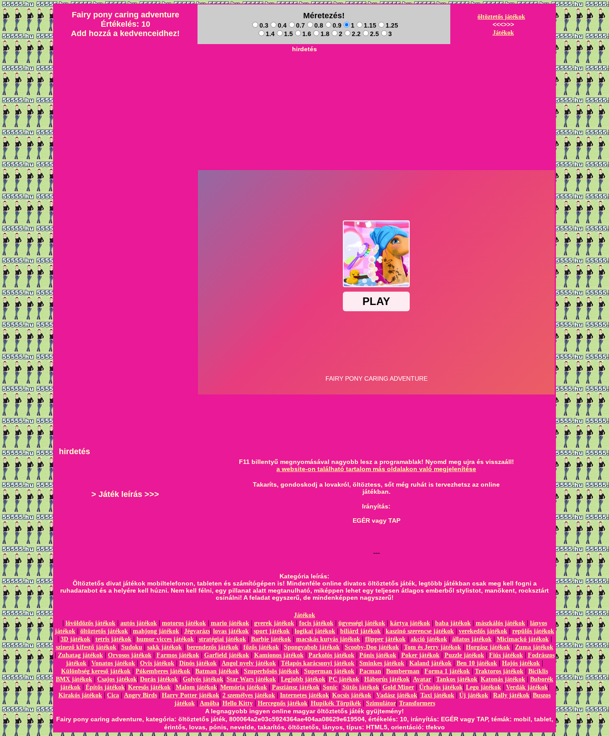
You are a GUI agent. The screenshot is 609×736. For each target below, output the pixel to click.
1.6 (306, 33)
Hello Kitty (237, 703)
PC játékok (344, 679)
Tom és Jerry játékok (432, 647)
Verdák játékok (527, 687)
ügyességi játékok (361, 623)
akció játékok (429, 639)
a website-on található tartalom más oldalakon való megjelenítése (376, 468)
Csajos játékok (117, 679)
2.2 (356, 33)
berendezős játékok (213, 647)
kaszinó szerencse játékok (420, 631)
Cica (113, 695)
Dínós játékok (198, 663)
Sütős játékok (360, 687)
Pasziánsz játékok (296, 687)
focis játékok (316, 623)
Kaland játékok (430, 663)
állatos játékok (472, 639)
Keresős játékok (149, 687)
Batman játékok (217, 671)
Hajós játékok (521, 663)
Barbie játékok (271, 639)
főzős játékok (261, 647)
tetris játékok (113, 639)
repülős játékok (533, 631)
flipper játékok (385, 639)
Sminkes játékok (381, 663)
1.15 (370, 25)
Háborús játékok (387, 679)
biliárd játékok (360, 631)
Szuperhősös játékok (271, 671)
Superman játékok (329, 671)
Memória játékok (243, 687)
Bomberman (403, 671)
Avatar (422, 679)
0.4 (282, 25)
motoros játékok (184, 623)
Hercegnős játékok (283, 703)
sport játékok (272, 631)
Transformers (417, 703)
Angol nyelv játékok (249, 663)
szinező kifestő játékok (86, 647)
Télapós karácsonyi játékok (317, 663)
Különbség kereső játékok (96, 671)
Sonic (330, 687)
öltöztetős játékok (501, 16)
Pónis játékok (377, 655)
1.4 (270, 33)
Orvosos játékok (130, 655)
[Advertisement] (304, 76)
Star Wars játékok (251, 679)
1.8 (325, 33)
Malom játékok (196, 687)
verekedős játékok (483, 631)
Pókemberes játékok (163, 671)
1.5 (288, 33)
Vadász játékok (396, 695)
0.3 (263, 25)
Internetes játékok (304, 695)
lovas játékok (231, 631)
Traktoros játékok (499, 671)
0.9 (337, 25)
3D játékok (76, 639)
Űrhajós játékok (441, 687)
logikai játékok (315, 631)
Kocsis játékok (351, 695)
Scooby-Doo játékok (372, 647)
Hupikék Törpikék (336, 703)
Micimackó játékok (523, 639)
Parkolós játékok (331, 655)
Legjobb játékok (303, 679)
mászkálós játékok (500, 623)
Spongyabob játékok (312, 647)
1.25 (392, 25)
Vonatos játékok (113, 663)
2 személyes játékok (248, 695)
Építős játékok (105, 687)
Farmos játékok (177, 655)
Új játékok (473, 695)
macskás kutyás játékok (328, 639)
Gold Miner (398, 687)
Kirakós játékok (80, 695)
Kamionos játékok (279, 655)
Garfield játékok (226, 655)
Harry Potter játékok (190, 695)
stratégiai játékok (222, 639)
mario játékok (230, 623)
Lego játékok (483, 687)
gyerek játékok (274, 623)
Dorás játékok (159, 679)
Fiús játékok (506, 655)
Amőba (209, 703)
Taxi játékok (437, 695)
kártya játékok (410, 623)
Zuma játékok (534, 647)
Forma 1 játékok (447, 671)
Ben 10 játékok (477, 663)
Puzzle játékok (464, 655)
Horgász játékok (488, 647)
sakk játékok (164, 647)
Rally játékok (511, 695)
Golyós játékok (203, 679)
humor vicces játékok (165, 639)
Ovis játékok (157, 663)
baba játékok (453, 623)
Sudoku (131, 647)
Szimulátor (381, 703)
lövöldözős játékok (90, 623)
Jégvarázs (197, 631)
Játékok (503, 32)
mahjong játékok (156, 631)
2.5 (374, 33)
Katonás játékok (503, 679)
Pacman (370, 671)
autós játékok (138, 623)
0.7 (300, 25)
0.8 (318, 25)
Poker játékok (420, 655)
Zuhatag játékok (80, 655)
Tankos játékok (456, 679)
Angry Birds (140, 695)
